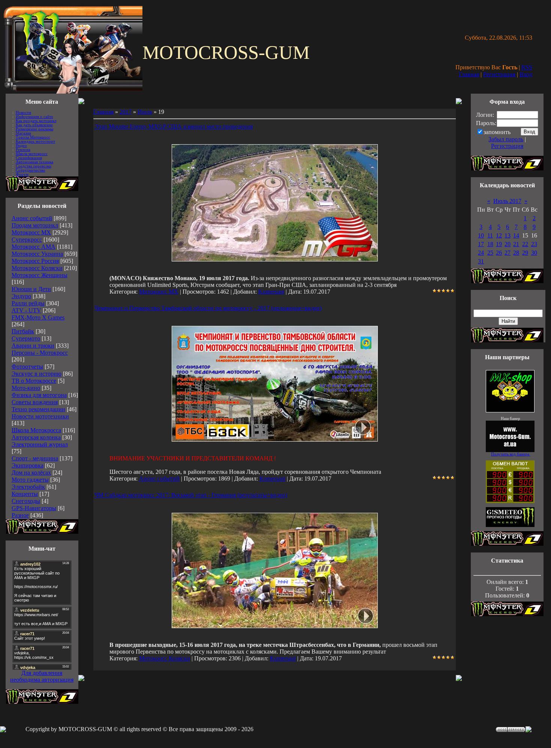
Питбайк (23, 331)
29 (525, 252)
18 (490, 244)
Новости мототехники (40, 416)
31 (481, 261)
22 (525, 244)
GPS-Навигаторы (34, 508)
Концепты (25, 494)
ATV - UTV (26, 310)
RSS (526, 67)
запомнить (497, 132)
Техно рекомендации (38, 409)
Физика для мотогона (39, 395)
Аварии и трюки (33, 345)
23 (534, 244)
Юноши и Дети (31, 289)
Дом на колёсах (31, 472)
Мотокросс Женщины (39, 275)
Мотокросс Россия (35, 261)
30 (534, 252)
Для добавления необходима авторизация (41, 676)
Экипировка (27, 465)
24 (481, 252)
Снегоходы (26, 501)
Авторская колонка (36, 437)
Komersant (271, 291)
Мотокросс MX (31, 232)
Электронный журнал (40, 444)
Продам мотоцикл (35, 225)
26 (499, 252)
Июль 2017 (507, 201)
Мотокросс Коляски (37, 268)
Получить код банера (510, 454)
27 (508, 252)
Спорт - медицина (35, 458)
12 (499, 235)
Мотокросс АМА (33, 246)
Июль (145, 112)
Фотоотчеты (27, 366)
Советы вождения (35, 402)
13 (508, 235)
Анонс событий (32, 218)
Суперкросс (27, 239)
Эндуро (21, 296)
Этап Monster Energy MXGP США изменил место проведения (173, 126)
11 (490, 235)
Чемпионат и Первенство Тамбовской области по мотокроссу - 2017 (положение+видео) (208, 308)
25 (490, 252)
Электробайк (28, 487)
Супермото (26, 338)
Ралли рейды (28, 303)
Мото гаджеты (30, 479)
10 (481, 235)
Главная (469, 74)
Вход (526, 74)
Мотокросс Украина (37, 254)
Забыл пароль (505, 139)
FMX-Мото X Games (38, 317)
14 (516, 235)
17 (481, 244)
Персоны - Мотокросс (40, 352)
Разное (20, 515)
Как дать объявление (34, 125)
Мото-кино (26, 388)
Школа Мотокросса (36, 430)
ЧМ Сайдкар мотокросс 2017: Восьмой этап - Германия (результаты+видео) (190, 495)
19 (499, 244)
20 (508, 244)
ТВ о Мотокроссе (34, 381)
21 (516, 244)
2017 (126, 112)
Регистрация (499, 74)
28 (516, 252)
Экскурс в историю (36, 373)
